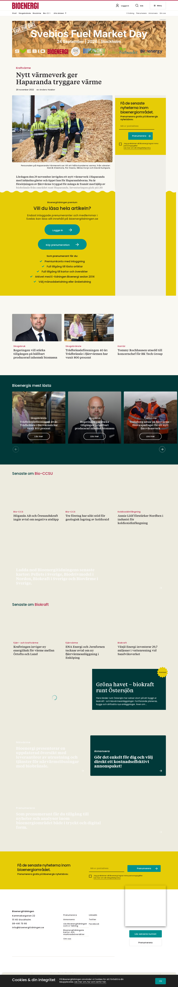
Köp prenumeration (58, 245)
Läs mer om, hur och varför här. (90, 982)
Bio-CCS (47, 13)
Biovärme (37, 13)
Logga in (58, 230)
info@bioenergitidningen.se (28, 927)
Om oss (163, 13)
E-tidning (130, 13)
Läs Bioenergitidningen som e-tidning (75, 925)
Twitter (92, 919)
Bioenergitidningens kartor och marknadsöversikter (73, 932)
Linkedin (93, 915)
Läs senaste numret (145, 934)
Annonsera (153, 13)
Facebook (94, 924)
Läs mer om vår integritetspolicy (137, 148)
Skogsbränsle (25, 13)
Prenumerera (141, 13)
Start (14, 13)
